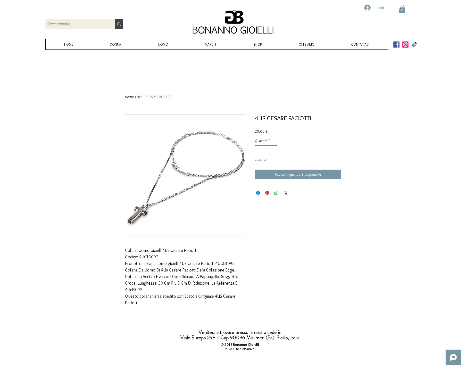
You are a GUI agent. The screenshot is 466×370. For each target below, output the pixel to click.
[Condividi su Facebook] (258, 193)
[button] (402, 9)
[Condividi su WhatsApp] (276, 193)
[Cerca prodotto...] (119, 24)
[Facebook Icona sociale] (396, 44)
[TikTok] (414, 44)
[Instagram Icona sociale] (405, 44)
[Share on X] (286, 193)
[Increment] (273, 150)
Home (129, 97)
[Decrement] (259, 150)
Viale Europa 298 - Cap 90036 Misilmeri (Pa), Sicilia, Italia (240, 337)
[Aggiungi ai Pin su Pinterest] (267, 193)
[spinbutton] (266, 150)
